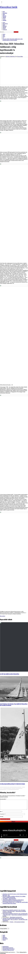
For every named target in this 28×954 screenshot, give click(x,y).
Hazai (4, 11)
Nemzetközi (5, 13)
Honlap (1, 816)
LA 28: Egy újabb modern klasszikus (9, 674)
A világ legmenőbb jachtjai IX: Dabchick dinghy (12, 784)
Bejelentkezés (6, 946)
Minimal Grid (22, 952)
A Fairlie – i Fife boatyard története (17, 921)
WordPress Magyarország (8, 950)
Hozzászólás (3, 799)
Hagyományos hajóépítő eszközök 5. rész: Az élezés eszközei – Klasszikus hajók (14, 911)
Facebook (4, 20)
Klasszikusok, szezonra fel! (16, 917)
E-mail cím (2, 814)
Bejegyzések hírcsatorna (8, 947)
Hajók (4, 14)
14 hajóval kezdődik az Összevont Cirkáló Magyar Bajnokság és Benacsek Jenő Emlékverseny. (13, 900)
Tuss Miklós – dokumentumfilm (9, 898)
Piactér (4, 18)
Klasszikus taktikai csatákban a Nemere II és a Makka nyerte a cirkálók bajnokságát (14, 897)
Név (1, 811)
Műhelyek (4, 16)
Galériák (4, 17)
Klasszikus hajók (8, 7)
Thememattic (3, 953)
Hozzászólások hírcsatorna (8, 948)
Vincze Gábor (20, 56)
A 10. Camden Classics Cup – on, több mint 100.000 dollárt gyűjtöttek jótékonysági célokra (15, 903)
